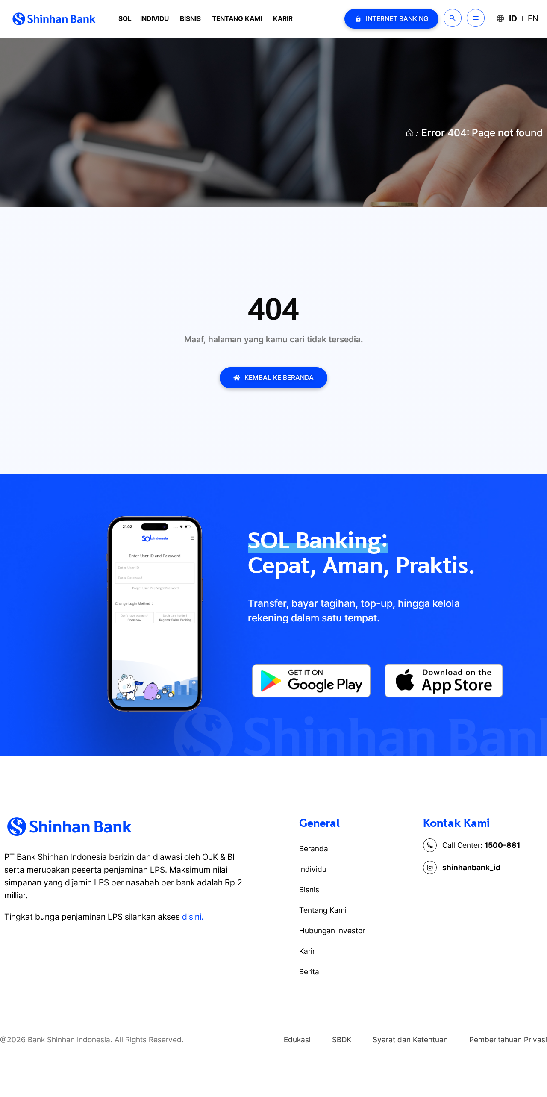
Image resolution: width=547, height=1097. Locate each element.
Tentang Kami (237, 19)
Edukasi (297, 1039)
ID (513, 18)
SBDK (341, 1039)
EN (533, 18)
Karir (283, 19)
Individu (154, 19)
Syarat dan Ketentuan (410, 1039)
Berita (309, 971)
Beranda (313, 848)
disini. (192, 917)
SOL (125, 19)
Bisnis (190, 19)
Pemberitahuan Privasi (508, 1039)
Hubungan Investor (332, 930)
